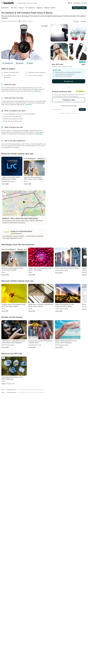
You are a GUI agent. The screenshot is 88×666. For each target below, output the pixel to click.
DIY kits (21, 7)
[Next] (44, 166)
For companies (30, 7)
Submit (82, 109)
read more (37, 91)
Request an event (79, 8)
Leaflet (43, 215)
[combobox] (41, 3)
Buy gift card (68, 81)
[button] (24, 202)
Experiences (5, 7)
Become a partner (50, 7)
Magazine (40, 7)
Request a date (69, 100)
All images (44, 26)
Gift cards (14, 7)
